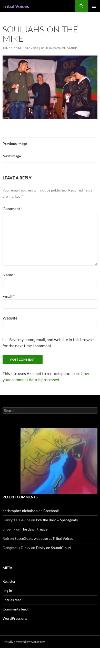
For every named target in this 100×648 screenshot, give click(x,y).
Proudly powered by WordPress (24, 642)
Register (9, 581)
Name (9, 274)
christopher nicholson (20, 510)
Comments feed (15, 609)
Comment (13, 208)
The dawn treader (35, 529)
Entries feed (12, 600)
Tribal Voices (16, 6)
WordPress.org (15, 618)
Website (10, 317)
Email (9, 296)
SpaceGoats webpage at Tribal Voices (44, 538)
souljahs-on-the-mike (59, 48)
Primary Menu (94, 6)
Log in (7, 590)
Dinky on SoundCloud (53, 547)
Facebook (51, 510)
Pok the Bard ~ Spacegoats (57, 520)
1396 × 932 (30, 48)
